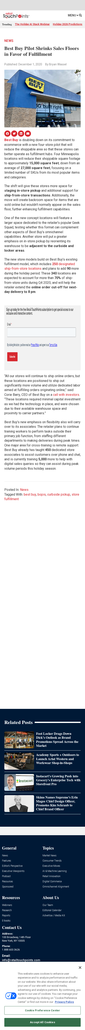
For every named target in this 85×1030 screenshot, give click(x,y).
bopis (42, 494)
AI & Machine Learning (54, 871)
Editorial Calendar (51, 910)
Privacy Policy (64, 1001)
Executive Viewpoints (13, 871)
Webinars (7, 905)
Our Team (47, 905)
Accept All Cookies (42, 1022)
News (8, 41)
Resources (7, 881)
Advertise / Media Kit (53, 915)
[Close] (80, 967)
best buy (30, 494)
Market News (49, 855)
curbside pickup (58, 494)
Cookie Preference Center (42, 1010)
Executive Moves (51, 866)
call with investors (66, 395)
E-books (6, 920)
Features (6, 860)
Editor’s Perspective (12, 866)
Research (7, 910)
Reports (6, 915)
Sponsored (7, 886)
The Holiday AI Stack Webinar (32, 24)
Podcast (6, 876)
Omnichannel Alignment (55, 886)
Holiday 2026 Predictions (67, 24)
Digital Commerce (52, 881)
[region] (42, 996)
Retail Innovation (51, 876)
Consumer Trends (52, 860)
